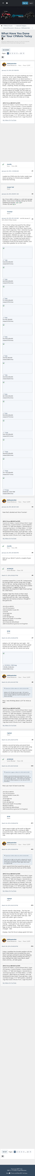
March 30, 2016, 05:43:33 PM (10, 946)
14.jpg (6, 471)
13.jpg (6, 451)
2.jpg (5, 279)
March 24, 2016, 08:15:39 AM (10, 766)
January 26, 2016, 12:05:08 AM (10, 171)
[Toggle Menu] (3, 3)
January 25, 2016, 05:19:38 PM (10, 70)
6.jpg (5, 356)
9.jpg (5, 413)
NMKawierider (25, 28)
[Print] (2, 57)
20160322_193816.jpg (10, 665)
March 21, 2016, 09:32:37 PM (10, 575)
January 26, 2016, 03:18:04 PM (10, 553)
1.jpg (5, 260)
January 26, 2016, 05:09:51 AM (10, 194)
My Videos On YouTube (9, 120)
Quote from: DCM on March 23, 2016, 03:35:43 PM (17, 688)
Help (7, 1173)
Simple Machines (21, 1170)
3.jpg (5, 298)
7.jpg (5, 375)
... (18, 53)
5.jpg (5, 337)
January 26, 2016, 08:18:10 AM (10, 507)
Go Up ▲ (24, 1173)
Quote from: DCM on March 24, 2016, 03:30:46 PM (17, 855)
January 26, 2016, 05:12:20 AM (10, 218)
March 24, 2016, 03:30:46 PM (10, 823)
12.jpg (6, 432)
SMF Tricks (19, 1169)
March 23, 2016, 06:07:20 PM (10, 740)
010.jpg (6, 490)
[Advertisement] (17, 142)
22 (21, 53)
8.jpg (5, 394)
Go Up (5, 1152)
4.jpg (5, 317)
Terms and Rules (15, 1173)
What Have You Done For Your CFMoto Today (16, 34)
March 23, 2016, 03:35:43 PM (10, 638)
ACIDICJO (10, 569)
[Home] (7, 3)
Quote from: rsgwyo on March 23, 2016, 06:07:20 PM (17, 772)
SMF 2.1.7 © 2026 (12, 1170)
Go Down (6, 50)
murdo (9, 164)
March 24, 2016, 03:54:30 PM (10, 849)
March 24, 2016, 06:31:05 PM (10, 905)
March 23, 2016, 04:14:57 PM (10, 682)
